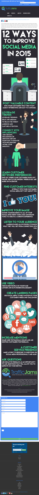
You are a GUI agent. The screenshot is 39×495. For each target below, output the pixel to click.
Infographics (19, 483)
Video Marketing (19, 474)
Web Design (19, 464)
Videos (19, 487)
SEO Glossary (19, 485)
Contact (19, 458)
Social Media (19, 467)
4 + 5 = (2, 427)
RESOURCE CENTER (26, 13)
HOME (8, 13)
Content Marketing (19, 466)
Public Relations (19, 468)
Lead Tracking (19, 471)
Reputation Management (19, 475)
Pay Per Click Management (19, 470)
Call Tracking (19, 472)
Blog (19, 482)
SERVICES (13, 13)
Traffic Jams (13, 491)
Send (19, 438)
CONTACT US (9, 15)
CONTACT (20, 4)
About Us (19, 457)
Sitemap (19, 488)
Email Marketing (19, 473)
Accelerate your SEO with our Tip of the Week (13, 1)
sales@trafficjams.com (34, 4)
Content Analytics (19, 469)
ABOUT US (19, 13)
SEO (19, 465)
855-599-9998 (26, 4)
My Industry (19, 484)
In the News (19, 486)
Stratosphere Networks (24, 491)
